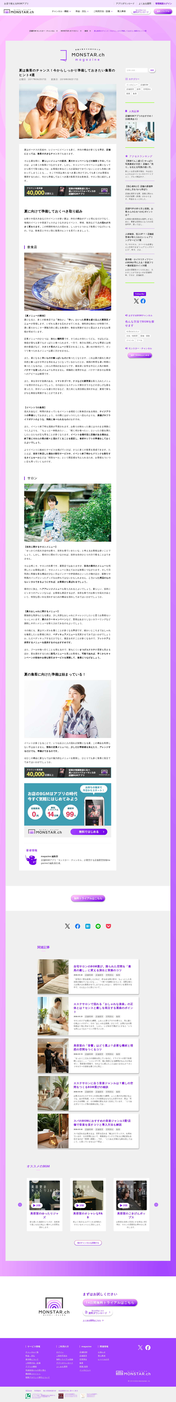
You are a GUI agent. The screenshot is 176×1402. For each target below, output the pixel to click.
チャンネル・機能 (60, 11)
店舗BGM (144, 85)
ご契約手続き (62, 1356)
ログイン (60, 1352)
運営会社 (29, 1391)
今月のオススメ (133, 331)
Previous (20, 1205)
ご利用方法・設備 (102, 11)
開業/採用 (83, 1367)
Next (156, 1205)
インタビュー (132, 85)
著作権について (32, 1359)
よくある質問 (145, 4)
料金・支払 (81, 11)
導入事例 (121, 11)
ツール (139, 340)
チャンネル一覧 (32, 1352)
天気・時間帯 (132, 336)
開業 (128, 94)
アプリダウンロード (125, 4)
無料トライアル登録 (64, 1359)
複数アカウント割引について (38, 1377)
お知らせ (101, 1352)
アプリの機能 (31, 1367)
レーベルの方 (103, 1359)
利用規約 (37, 1391)
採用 (138, 89)
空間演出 (147, 89)
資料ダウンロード (141, 11)
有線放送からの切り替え (36, 1370)
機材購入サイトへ (33, 1374)
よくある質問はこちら (92, 1320)
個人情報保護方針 (49, 1391)
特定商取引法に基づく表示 (68, 1391)
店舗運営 (130, 89)
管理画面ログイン (163, 4)
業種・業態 (145, 336)
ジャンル (130, 340)
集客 (135, 94)
